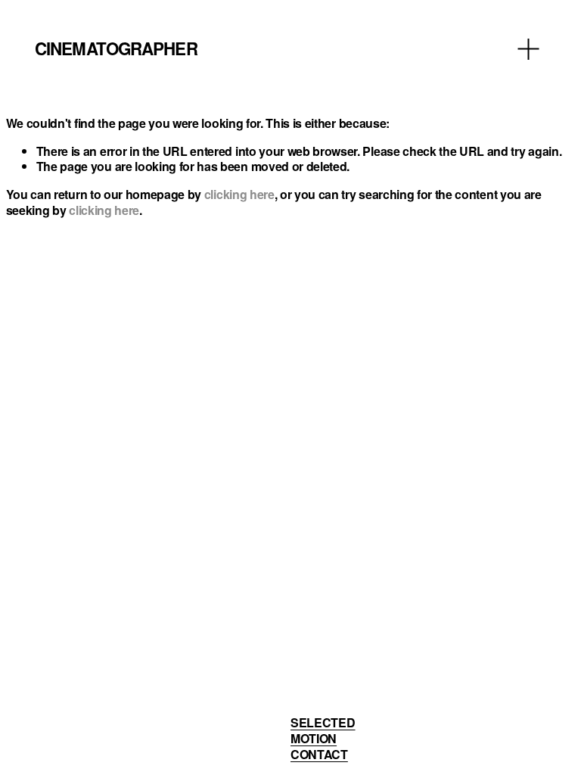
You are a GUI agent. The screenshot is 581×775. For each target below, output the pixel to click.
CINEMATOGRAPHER (116, 48)
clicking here (239, 194)
